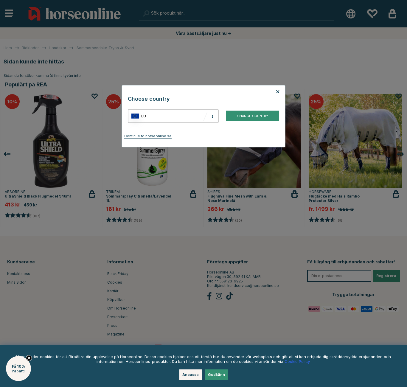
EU (143, 116)
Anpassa (190, 374)
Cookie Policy (297, 361)
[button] (18, 368)
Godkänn (216, 374)
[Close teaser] (29, 358)
